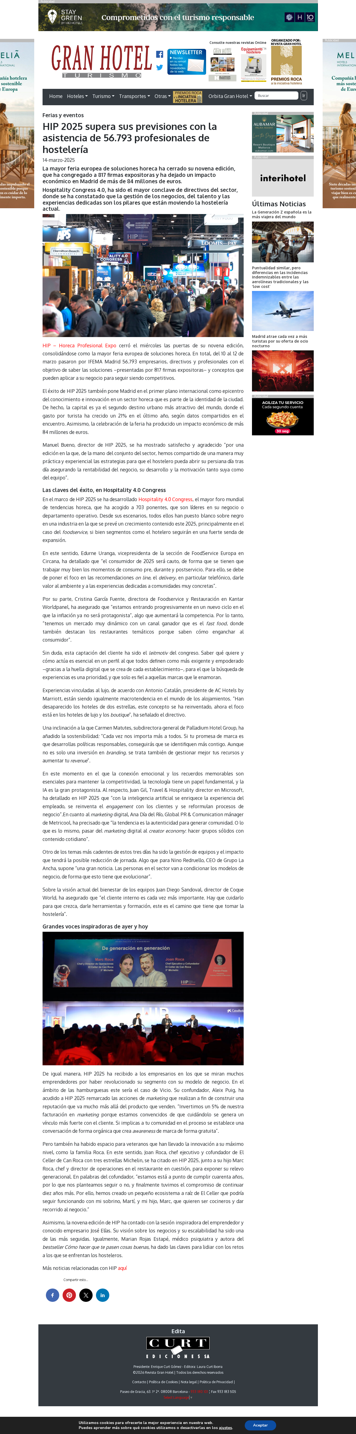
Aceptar (260, 1425)
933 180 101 (199, 1392)
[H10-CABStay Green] (178, 19)
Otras (161, 96)
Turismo (101, 96)
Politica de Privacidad (216, 1382)
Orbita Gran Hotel (228, 96)
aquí (122, 1268)
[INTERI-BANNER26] (282, 179)
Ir (303, 95)
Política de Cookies (163, 1382)
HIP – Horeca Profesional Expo (80, 345)
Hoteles (75, 96)
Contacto (139, 1382)
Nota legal (189, 1382)
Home (56, 96)
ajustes (225, 1427)
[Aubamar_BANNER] (282, 135)
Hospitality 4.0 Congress (166, 499)
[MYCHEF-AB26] (282, 418)
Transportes (132, 96)
